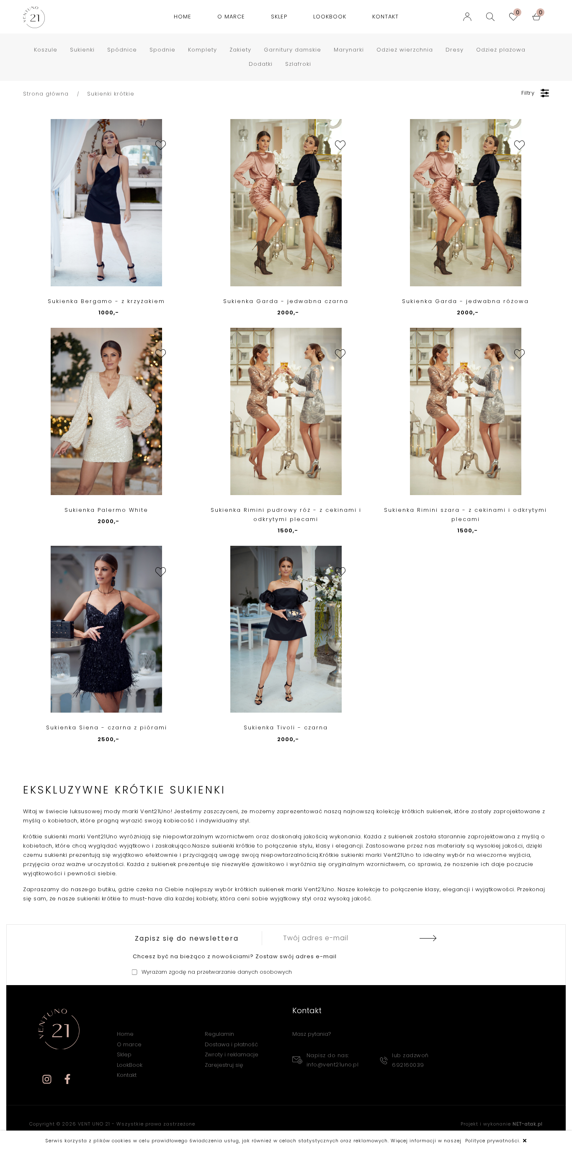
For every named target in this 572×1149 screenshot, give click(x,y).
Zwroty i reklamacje (231, 1054)
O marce (231, 17)
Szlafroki (298, 64)
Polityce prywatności (492, 1140)
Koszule (45, 50)
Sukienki (82, 50)
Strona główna (46, 94)
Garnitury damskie (292, 50)
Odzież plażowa (501, 50)
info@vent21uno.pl (333, 1065)
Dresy (455, 50)
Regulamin (219, 1034)
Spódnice (122, 50)
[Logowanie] (469, 16)
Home (182, 17)
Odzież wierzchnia (404, 50)
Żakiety (240, 50)
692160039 (408, 1065)
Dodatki (261, 64)
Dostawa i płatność (231, 1044)
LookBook (329, 17)
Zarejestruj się (224, 1065)
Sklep (279, 17)
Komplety (202, 50)
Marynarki (349, 50)
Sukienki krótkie (110, 94)
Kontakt (385, 17)
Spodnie (162, 50)
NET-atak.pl (528, 1123)
